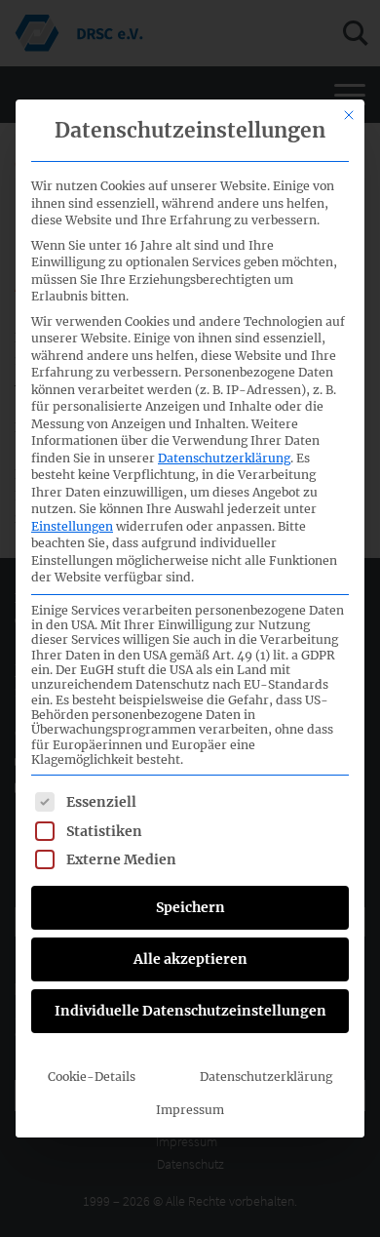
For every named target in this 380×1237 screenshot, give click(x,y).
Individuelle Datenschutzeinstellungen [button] (190, 1010)
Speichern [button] (190, 907)
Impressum (190, 1109)
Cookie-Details (91, 1076)
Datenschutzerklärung (224, 458)
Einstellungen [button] (72, 526)
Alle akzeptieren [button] (190, 959)
